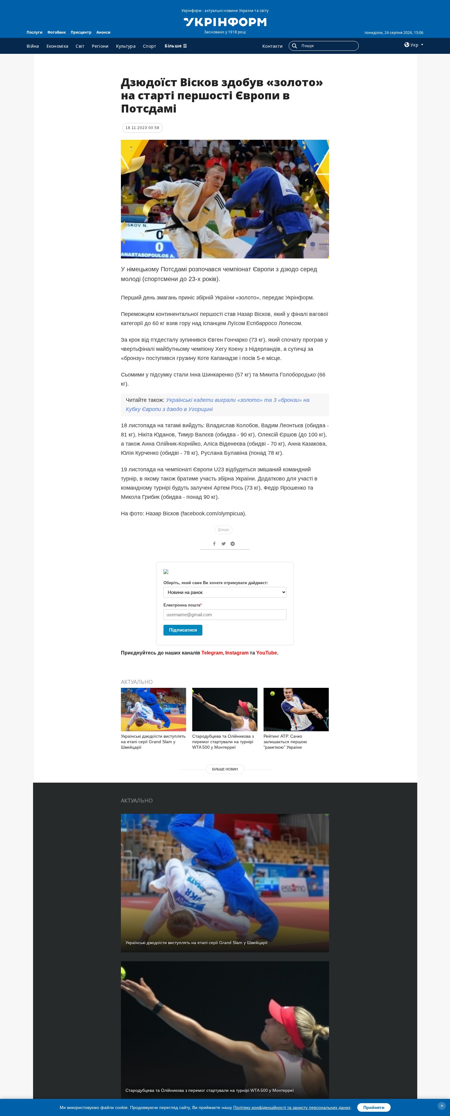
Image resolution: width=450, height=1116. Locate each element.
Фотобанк (56, 32)
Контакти (272, 46)
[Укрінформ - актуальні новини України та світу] (225, 21)
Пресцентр (81, 32)
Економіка (58, 46)
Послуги (35, 32)
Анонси (103, 32)
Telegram (212, 652)
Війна (33, 46)
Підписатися (183, 629)
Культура (126, 46)
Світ (80, 46)
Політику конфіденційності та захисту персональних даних (292, 1107)
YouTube (266, 652)
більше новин (225, 769)
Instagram (237, 652)
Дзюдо (223, 530)
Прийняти (373, 1107)
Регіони (100, 46)
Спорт (149, 46)
